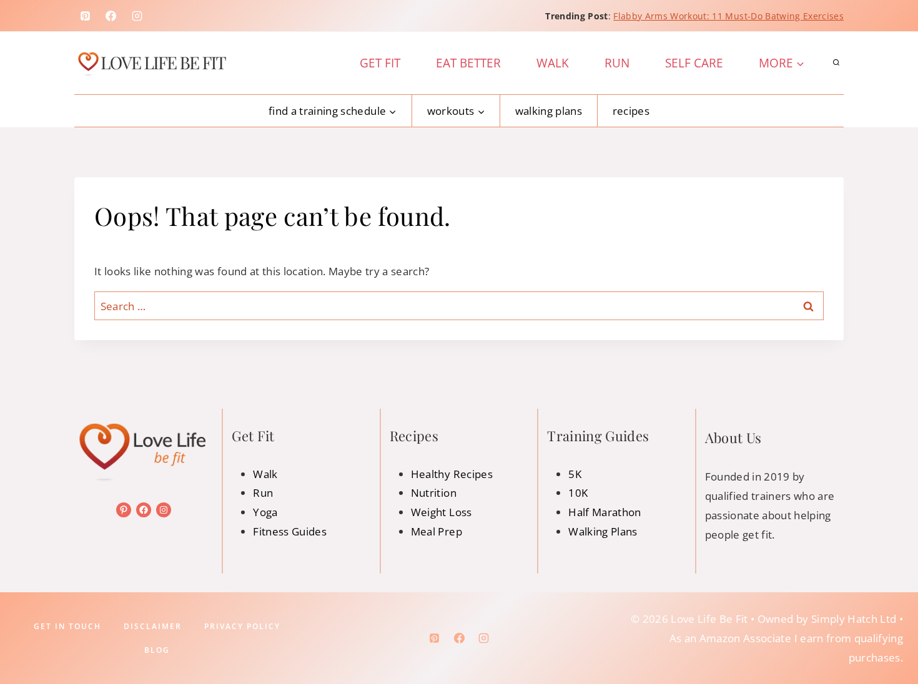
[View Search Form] (836, 63)
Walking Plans (548, 111)
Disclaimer (153, 626)
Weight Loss (441, 512)
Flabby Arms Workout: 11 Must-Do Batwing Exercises (728, 16)
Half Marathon (604, 512)
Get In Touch (67, 626)
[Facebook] (111, 15)
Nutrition (434, 493)
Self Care (694, 63)
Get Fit (380, 63)
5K (574, 474)
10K (578, 493)
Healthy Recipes (452, 474)
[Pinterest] (85, 15)
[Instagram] (137, 15)
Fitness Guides (290, 531)
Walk (552, 63)
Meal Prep (436, 531)
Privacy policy (242, 626)
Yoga (265, 512)
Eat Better (468, 63)
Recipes (631, 111)
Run (617, 63)
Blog (157, 650)
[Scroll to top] (888, 636)
